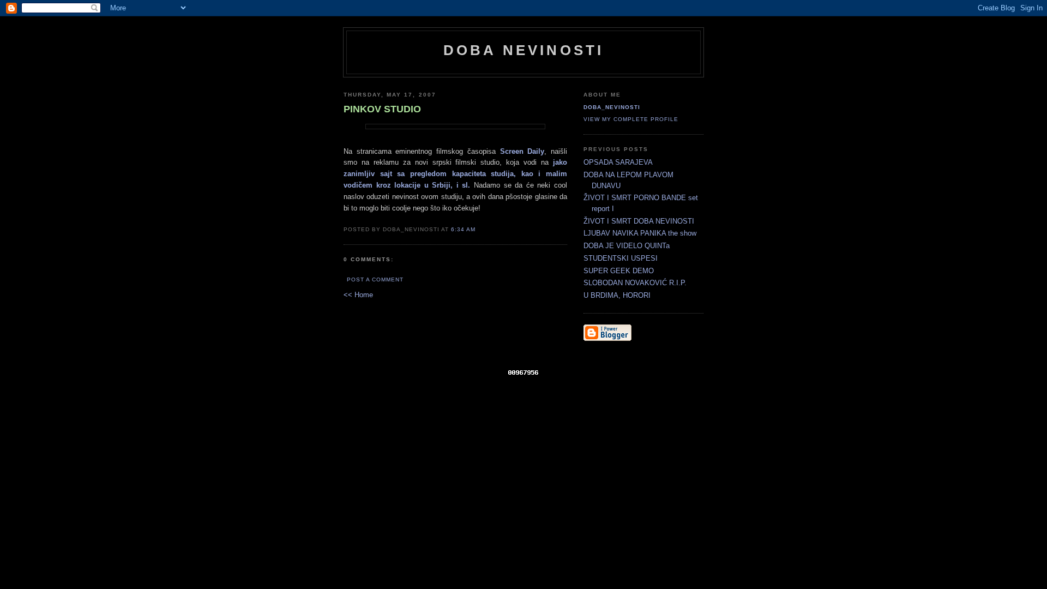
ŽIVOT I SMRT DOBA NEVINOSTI (638, 221)
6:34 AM (463, 229)
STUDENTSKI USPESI (620, 258)
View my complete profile (630, 119)
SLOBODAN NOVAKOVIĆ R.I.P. (635, 283)
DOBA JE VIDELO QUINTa (626, 246)
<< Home (358, 295)
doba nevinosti (523, 50)
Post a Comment (375, 280)
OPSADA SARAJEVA (618, 162)
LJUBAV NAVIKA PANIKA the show (639, 233)
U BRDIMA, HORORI (617, 295)
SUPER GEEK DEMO (618, 271)
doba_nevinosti (611, 107)
